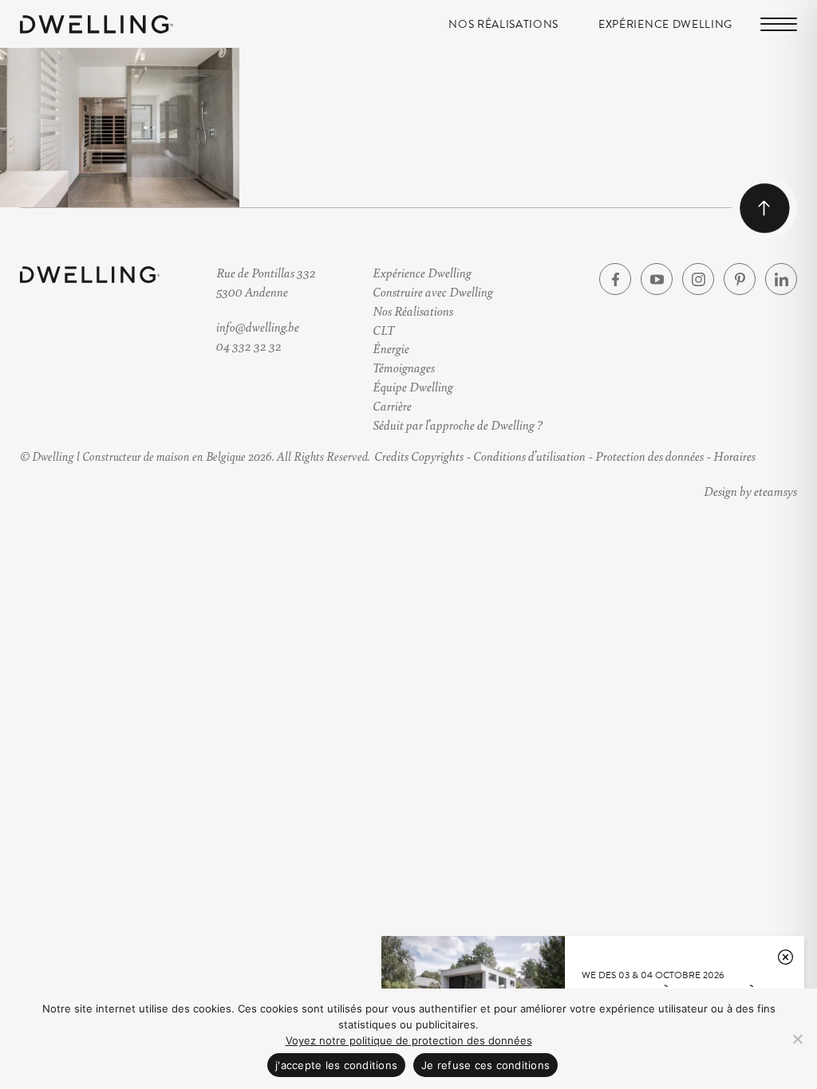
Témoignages (404, 367)
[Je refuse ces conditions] (797, 1039)
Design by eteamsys (750, 491)
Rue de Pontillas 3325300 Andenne (266, 282)
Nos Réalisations (503, 24)
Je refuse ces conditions (485, 1065)
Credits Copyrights (419, 455)
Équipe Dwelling (413, 386)
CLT (383, 329)
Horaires (734, 455)
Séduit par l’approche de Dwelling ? (458, 424)
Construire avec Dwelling (433, 291)
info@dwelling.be (257, 326)
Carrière (392, 405)
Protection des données (649, 455)
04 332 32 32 (249, 345)
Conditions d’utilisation (529, 455)
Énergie (391, 348)
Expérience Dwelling (665, 24)
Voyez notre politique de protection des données (409, 1040)
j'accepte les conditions (336, 1065)
